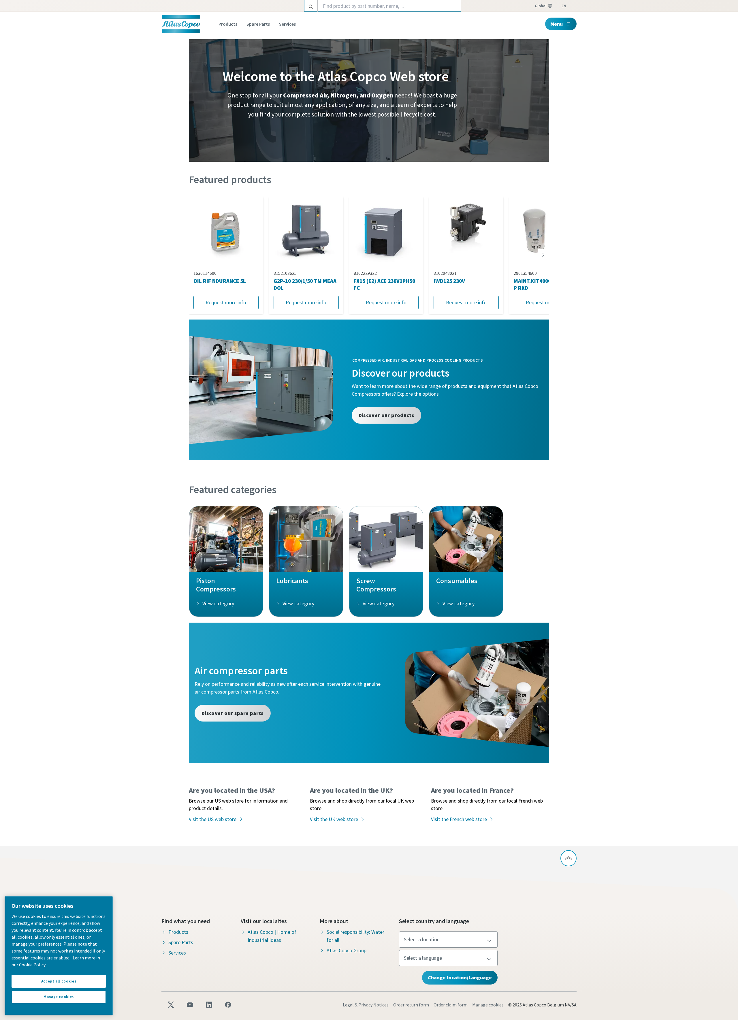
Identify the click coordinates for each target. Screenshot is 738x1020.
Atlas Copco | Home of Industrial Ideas (272, 936)
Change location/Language (460, 977)
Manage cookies (488, 1005)
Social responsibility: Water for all (355, 936)
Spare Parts (258, 24)
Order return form (411, 1005)
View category (218, 603)
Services (287, 24)
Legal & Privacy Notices (366, 1005)
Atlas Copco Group (346, 950)
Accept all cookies (58, 981)
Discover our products (387, 415)
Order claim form (451, 1005)
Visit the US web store (212, 819)
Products (228, 24)
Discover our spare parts (233, 713)
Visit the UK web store (334, 819)
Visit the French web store (459, 819)
